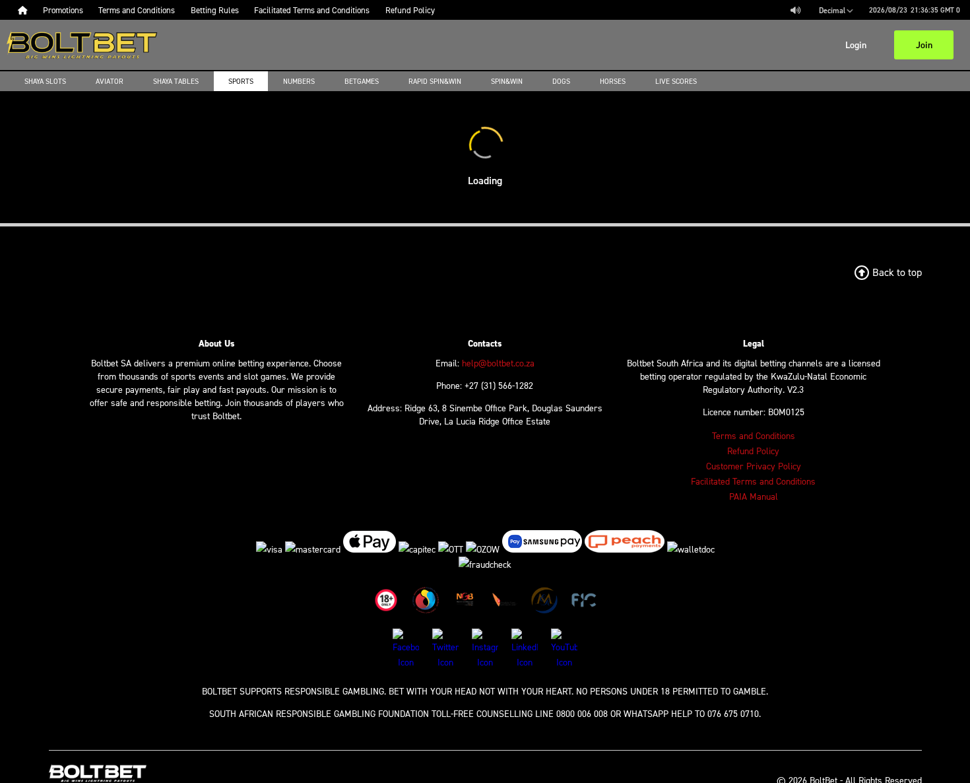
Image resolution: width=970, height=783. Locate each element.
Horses (613, 81)
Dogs (561, 81)
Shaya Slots (45, 81)
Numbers (299, 81)
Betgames (361, 81)
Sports (240, 81)
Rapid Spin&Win (434, 81)
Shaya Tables (176, 81)
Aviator (109, 81)
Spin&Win (507, 81)
